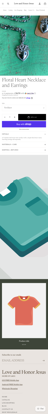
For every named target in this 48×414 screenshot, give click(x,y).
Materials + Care (9, 144)
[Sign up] (43, 360)
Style (3, 103)
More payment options (24, 129)
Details (5, 134)
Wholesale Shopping (10, 389)
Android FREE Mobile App (12, 385)
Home (5, 10)
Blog (25, 10)
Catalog (10, 10)
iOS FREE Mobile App (10, 380)
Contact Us (31, 10)
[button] (24, 93)
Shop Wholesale (40, 10)
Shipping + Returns (10, 150)
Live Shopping (18, 10)
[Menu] (3, 4)
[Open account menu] (39, 3)
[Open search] (8, 3)
